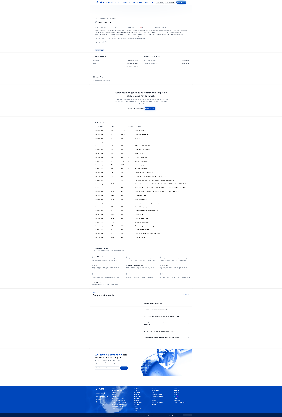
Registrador (118, 26)
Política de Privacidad (116, 415)
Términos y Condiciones (137, 415)
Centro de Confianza (179, 402)
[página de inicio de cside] (100, 388)
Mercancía (176, 400)
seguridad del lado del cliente (119, 402)
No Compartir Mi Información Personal (154, 415)
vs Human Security (138, 402)
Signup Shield (115, 408)
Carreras (176, 396)
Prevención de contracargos (158, 396)
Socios (175, 394)
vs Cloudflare (137, 392)
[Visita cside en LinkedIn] (99, 404)
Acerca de (176, 390)
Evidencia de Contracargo (118, 398)
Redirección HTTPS (145, 26)
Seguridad (154, 400)
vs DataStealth (137, 408)
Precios (146, 2)
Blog (134, 2)
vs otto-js (136, 404)
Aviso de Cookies (126, 415)
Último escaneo (158, 26)
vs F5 (135, 406)
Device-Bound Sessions (117, 406)
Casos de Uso (126, 2)
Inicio (96, 18)
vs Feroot (136, 400)
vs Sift (135, 410)
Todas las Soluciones (117, 390)
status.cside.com (187, 415)
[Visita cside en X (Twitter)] (106, 404)
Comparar (139, 2)
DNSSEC (130, 26)
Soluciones (109, 2)
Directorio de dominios (103, 18)
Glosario (154, 404)
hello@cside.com (102, 402)
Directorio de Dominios (157, 402)
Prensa (175, 398)
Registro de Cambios (157, 394)
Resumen (136, 390)
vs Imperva (136, 398)
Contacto (176, 392)
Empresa (117, 2)
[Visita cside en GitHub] (96, 404)
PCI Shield (114, 394)
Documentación (156, 390)
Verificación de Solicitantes (118, 400)
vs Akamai (136, 394)
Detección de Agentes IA (118, 404)
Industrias (114, 392)
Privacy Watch (115, 396)
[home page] (100, 2)
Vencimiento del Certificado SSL (102, 26)
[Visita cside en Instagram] (103, 404)
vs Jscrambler (137, 396)
